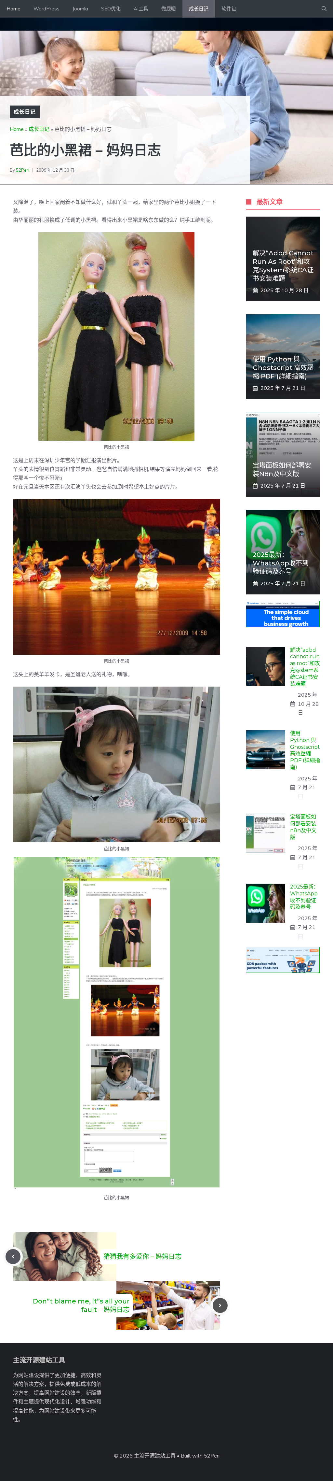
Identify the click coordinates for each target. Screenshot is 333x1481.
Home (13, 9)
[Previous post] (13, 1256)
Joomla (80, 9)
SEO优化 (111, 9)
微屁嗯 (168, 9)
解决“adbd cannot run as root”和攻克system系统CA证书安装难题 (305, 667)
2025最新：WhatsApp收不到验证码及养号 (281, 563)
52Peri (22, 170)
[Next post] (220, 1305)
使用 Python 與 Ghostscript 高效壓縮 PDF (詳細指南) (283, 367)
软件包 (228, 9)
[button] (324, 9)
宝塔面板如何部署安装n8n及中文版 (303, 827)
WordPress (46, 9)
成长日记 (198, 9)
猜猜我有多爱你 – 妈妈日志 (142, 1256)
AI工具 (141, 9)
